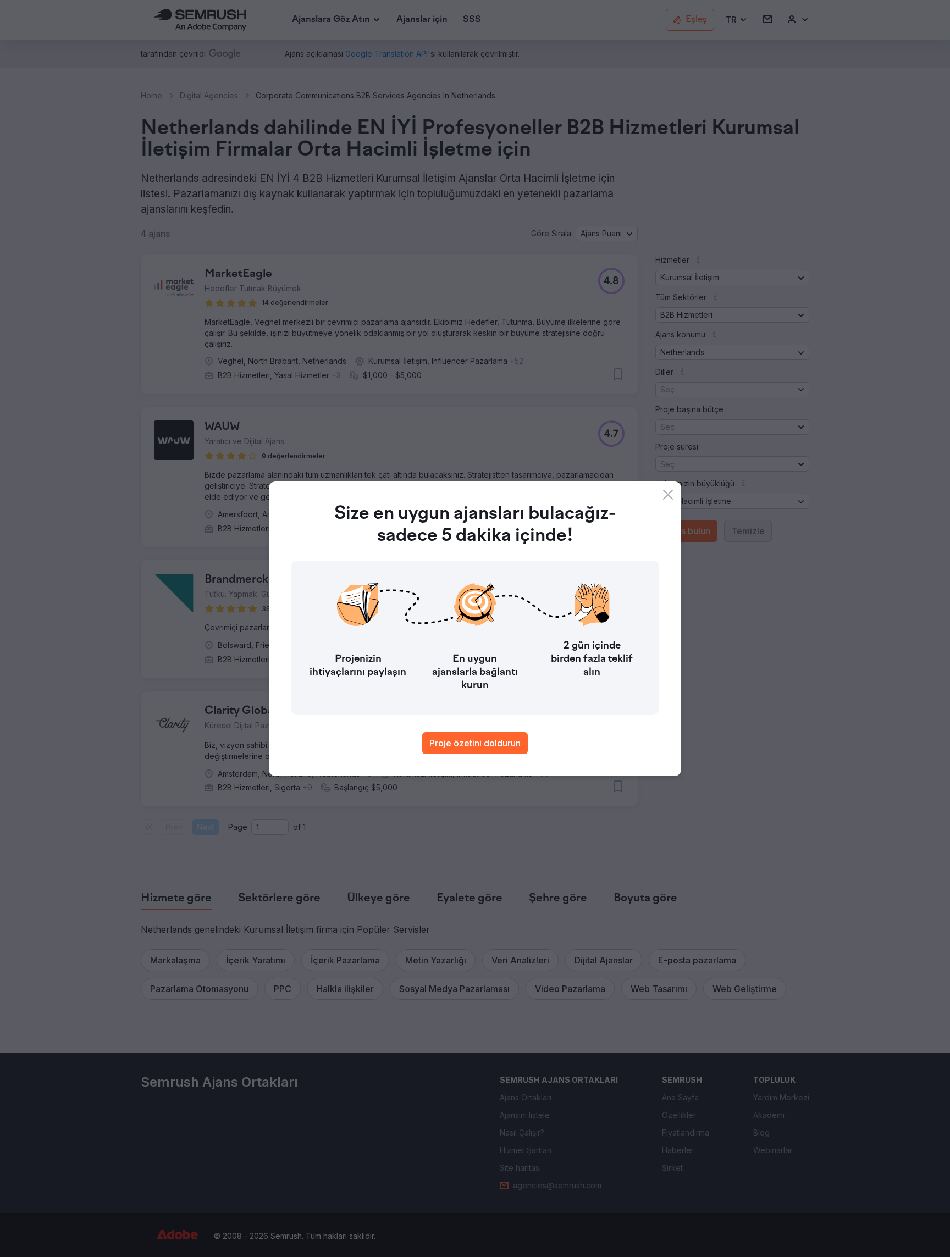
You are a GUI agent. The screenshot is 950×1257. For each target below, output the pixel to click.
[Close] (668, 494)
